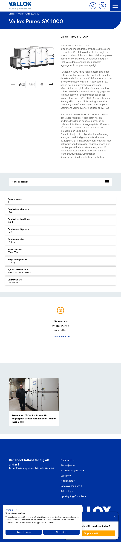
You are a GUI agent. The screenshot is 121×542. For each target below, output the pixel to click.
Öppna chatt (91, 533)
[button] (11, 510)
